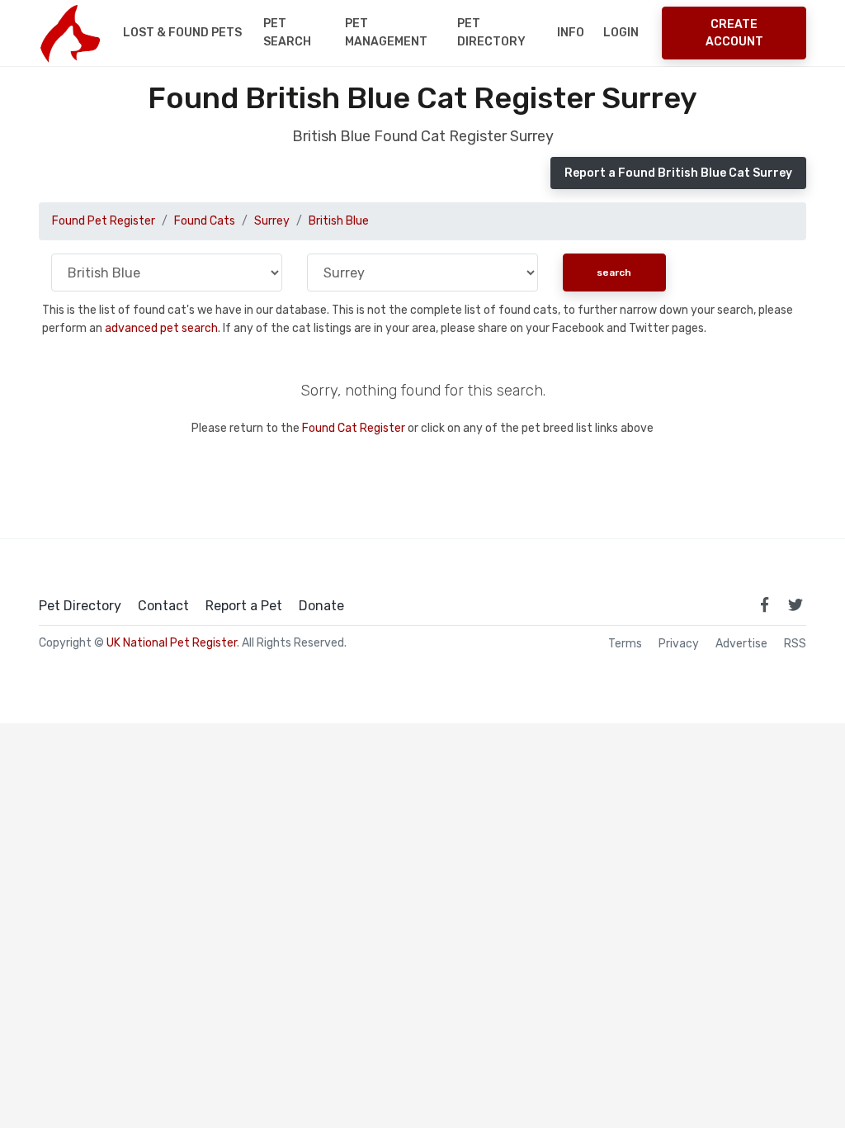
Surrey (272, 221)
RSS (795, 644)
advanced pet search (161, 328)
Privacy (679, 644)
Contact (163, 606)
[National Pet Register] (70, 33)
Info (570, 33)
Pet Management (386, 33)
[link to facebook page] (764, 604)
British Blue (339, 221)
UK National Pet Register (171, 643)
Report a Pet (243, 606)
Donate (321, 606)
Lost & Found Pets (182, 33)
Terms (625, 644)
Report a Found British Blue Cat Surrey (678, 173)
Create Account (734, 33)
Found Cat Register (353, 428)
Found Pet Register (103, 221)
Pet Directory (491, 33)
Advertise (741, 644)
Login (621, 33)
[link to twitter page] (795, 604)
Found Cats (204, 221)
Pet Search (287, 33)
